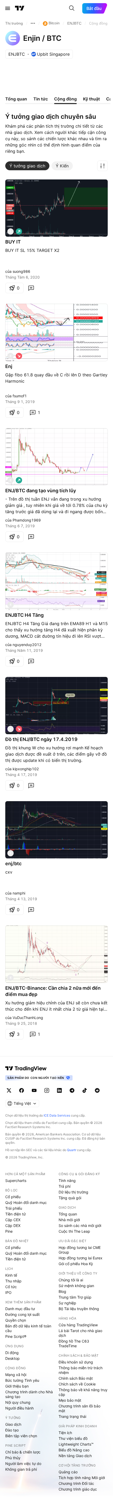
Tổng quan (68, 1214)
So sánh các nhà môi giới (80, 1225)
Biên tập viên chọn (21, 1436)
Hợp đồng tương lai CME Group (80, 1249)
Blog (62, 1291)
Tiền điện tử (15, 1214)
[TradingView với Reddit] (97, 1090)
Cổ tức (11, 1286)
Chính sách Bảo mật (76, 1378)
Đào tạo (12, 1430)
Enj (8, 366)
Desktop (12, 1358)
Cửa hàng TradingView (78, 1325)
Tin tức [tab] (40, 98)
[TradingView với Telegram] (72, 1090)
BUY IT (13, 242)
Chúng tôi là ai (71, 1280)
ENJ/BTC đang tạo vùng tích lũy (40, 490)
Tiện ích (65, 1432)
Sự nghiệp (67, 1303)
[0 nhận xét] (31, 288)
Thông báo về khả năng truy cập (83, 1392)
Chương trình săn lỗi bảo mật (79, 1408)
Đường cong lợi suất (22, 1314)
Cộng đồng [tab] (65, 98)
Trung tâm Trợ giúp (75, 1297)
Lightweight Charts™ (76, 1444)
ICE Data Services (57, 1115)
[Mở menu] (7, 8)
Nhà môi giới (69, 1220)
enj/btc (13, 863)
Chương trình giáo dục (78, 1489)
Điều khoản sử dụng (76, 1362)
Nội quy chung (17, 1402)
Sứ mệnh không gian (76, 1285)
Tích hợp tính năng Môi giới (82, 1477)
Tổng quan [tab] (16, 98)
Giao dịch (13, 1424)
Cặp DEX (12, 1225)
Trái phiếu (13, 1208)
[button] (102, 166)
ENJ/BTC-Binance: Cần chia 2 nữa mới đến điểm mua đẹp (53, 991)
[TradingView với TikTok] (84, 1090)
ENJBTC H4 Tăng (24, 615)
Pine (9, 1231)
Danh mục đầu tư (20, 1308)
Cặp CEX (12, 1220)
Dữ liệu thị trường (73, 1192)
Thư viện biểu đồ (73, 1438)
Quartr (71, 1150)
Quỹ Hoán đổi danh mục (26, 1202)
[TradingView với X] (9, 1090)
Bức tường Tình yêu (22, 1380)
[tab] (27, 165)
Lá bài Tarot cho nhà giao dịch (80, 1333)
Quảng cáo (68, 1472)
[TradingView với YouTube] (34, 1090)
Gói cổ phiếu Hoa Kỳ (76, 1263)
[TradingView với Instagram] (46, 1090)
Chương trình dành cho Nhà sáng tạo (29, 1394)
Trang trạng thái (72, 1416)
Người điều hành (19, 1408)
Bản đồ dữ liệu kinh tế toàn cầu (28, 1328)
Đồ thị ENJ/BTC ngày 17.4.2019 (41, 739)
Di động (12, 1352)
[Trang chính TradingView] (19, 8)
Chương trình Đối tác (76, 1483)
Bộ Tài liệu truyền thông (79, 1308)
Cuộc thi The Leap (74, 1231)
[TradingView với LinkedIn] (59, 1090)
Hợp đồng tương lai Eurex (80, 1258)
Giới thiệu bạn (17, 1386)
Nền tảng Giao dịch (75, 1455)
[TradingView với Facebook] (21, 1090)
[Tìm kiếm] (71, 8)
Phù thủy (12, 1458)
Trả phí (64, 1186)
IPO (8, 1292)
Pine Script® (15, 1336)
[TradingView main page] (26, 1068)
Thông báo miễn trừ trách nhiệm (80, 1370)
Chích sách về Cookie (77, 1384)
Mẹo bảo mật (70, 1400)
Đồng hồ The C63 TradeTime (74, 1343)
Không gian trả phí (21, 1469)
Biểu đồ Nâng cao (74, 1450)
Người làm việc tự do (23, 1463)
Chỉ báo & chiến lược (22, 1452)
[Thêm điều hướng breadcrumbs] (32, 23)
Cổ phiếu (12, 1197)
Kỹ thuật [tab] (91, 98)
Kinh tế (11, 1275)
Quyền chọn (15, 1320)
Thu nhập (13, 1281)
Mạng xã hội (15, 1374)
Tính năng (67, 1180)
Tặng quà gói (70, 1198)
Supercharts (15, 1180)
